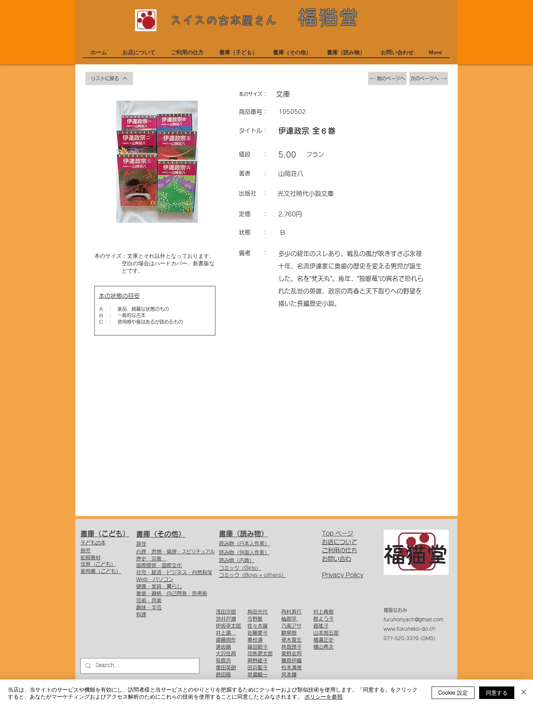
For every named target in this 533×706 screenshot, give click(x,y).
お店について (339, 542)
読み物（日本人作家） (244, 543)
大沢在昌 (226, 653)
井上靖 (226, 632)
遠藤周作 (226, 639)
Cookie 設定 (453, 692)
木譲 (263, 625)
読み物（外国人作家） (244, 552)
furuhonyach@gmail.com (414, 619)
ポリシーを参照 (323, 696)
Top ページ (337, 533)
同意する (497, 692)
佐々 (252, 625)
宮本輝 (289, 674)
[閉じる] (523, 693)
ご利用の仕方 (339, 550)
